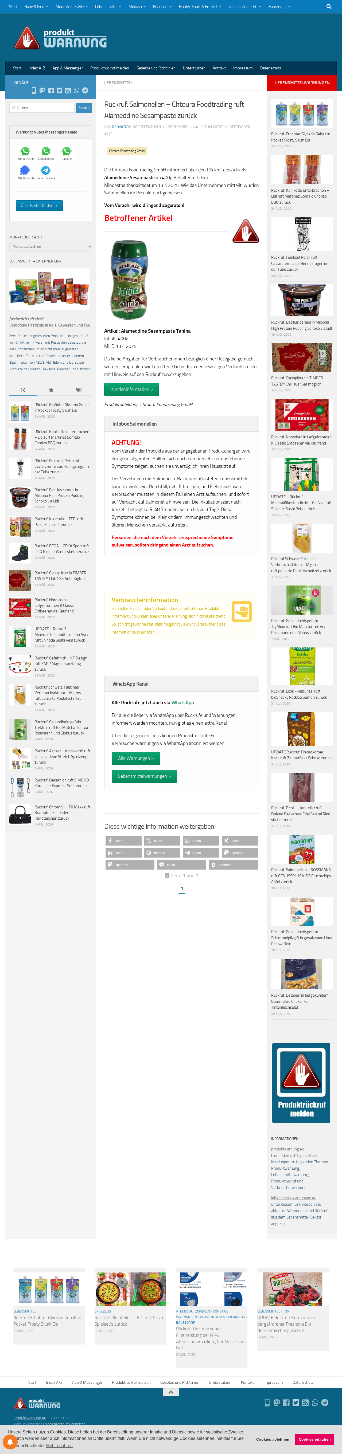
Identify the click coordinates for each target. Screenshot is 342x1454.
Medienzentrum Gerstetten (65, 1424)
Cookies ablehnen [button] (272, 1439)
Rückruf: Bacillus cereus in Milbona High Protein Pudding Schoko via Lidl (59, 496)
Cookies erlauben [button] (315, 1439)
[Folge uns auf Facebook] (51, 90)
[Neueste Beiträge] (23, 390)
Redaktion (121, 127)
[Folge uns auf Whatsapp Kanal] (76, 90)
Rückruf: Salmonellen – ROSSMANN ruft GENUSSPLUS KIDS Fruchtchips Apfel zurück (301, 875)
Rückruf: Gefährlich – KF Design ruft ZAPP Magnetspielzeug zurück (60, 664)
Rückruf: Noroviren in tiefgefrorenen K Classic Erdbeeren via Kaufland (54, 606)
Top (286, 1311)
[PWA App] (33, 90)
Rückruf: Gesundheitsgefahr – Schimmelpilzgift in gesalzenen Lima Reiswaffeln (301, 937)
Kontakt (219, 68)
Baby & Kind (34, 6)
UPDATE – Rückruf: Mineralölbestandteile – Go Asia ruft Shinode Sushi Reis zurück (61, 635)
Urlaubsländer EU (243, 6)
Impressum (243, 68)
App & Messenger (68, 68)
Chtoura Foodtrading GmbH (127, 151)
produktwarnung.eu (287, 1149)
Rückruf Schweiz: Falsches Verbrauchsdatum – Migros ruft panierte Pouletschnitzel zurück (301, 564)
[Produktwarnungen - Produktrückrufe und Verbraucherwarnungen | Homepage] (60, 37)
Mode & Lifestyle (70, 6)
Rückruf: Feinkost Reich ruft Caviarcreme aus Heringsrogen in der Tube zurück (62, 466)
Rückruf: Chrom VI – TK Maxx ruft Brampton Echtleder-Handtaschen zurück (62, 813)
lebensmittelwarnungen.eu (293, 1198)
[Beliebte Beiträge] (50, 390)
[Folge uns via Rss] (68, 90)
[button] (124, 841)
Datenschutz (270, 68)
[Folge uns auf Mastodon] (42, 90)
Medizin (135, 6)
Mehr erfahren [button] (59, 1445)
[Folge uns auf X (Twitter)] (59, 90)
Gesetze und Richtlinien (156, 68)
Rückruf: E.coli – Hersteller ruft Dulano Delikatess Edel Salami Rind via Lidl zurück (300, 813)
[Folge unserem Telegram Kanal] (85, 90)
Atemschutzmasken (193, 1311)
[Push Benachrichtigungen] (10, 1442)
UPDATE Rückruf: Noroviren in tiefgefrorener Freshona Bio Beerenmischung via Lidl (286, 1324)
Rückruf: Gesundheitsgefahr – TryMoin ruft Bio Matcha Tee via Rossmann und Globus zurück (61, 728)
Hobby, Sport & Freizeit (198, 6)
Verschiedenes (212, 1317)
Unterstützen (194, 68)
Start (13, 6)
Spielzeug (103, 1311)
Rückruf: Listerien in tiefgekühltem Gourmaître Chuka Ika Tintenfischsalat (300, 1001)
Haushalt (160, 6)
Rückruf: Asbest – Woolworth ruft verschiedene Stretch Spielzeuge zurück (62, 757)
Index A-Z (37, 68)
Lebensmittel (106, 6)
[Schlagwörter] (78, 390)
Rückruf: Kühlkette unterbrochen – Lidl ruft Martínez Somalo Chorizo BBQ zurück (61, 437)
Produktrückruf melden (109, 68)
